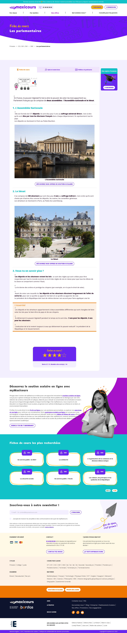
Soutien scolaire (55, 590)
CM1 (22, 46)
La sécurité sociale (27, 479)
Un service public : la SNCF (27, 460)
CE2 (19, 46)
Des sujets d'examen (109, 71)
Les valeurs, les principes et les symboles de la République (100, 479)
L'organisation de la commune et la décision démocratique (100, 460)
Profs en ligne (35, 410)
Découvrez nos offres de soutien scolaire (54, 184)
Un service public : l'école (63, 479)
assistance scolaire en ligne (55, 412)
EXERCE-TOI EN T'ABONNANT (22, 425)
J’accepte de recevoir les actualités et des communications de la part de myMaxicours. (40, 519)
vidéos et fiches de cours (66, 414)
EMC (31, 46)
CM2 (26, 46)
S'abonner (109, 87)
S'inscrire (76, 512)
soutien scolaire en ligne (71, 396)
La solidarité (63, 460)
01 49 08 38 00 (51, 541)
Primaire (12, 46)
